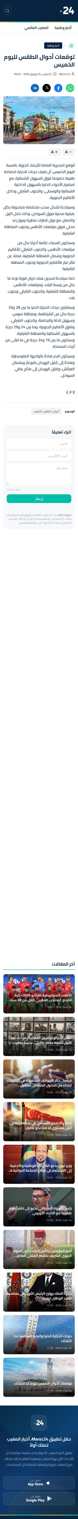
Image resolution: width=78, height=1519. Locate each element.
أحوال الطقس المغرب (46, 411)
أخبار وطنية (63, 27)
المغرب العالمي (36, 27)
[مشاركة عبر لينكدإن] (35, 88)
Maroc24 (64, 74)
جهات (14, 27)
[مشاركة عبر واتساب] (70, 88)
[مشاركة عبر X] (46, 88)
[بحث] (7, 11)
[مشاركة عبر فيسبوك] (58, 88)
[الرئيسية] (71, 45)
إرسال (39, 498)
